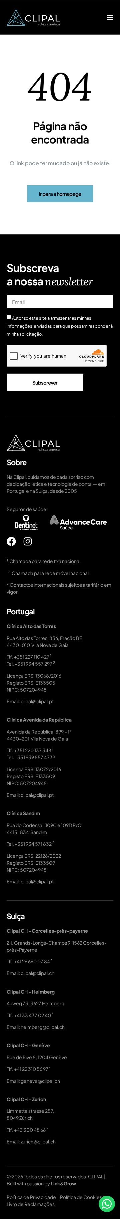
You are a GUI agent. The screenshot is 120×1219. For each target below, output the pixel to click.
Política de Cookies (81, 1197)
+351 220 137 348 (32, 750)
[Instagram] (27, 541)
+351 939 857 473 (34, 757)
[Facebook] (11, 541)
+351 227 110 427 (31, 657)
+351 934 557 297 (33, 664)
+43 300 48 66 (30, 1130)
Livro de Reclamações (31, 1204)
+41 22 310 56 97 (31, 1069)
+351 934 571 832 (33, 844)
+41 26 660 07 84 (32, 961)
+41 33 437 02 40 (32, 1015)
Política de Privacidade (31, 1197)
